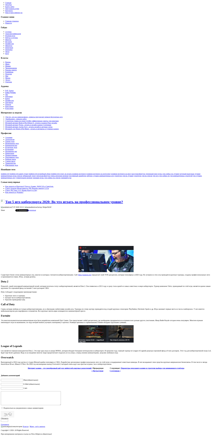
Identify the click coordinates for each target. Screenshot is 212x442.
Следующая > (115, 371)
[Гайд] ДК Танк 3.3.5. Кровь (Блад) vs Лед (21, 190)
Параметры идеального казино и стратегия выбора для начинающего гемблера (152, 368)
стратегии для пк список (143, 176)
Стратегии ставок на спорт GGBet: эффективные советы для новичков (32, 121)
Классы (25, 426)
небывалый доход (29, 176)
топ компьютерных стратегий (181, 176)
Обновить (4, 418)
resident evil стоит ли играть (61, 174)
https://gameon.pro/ (85, 275)
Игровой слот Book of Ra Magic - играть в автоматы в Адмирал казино (32, 129)
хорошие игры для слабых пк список (47, 178)
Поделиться (31, 210)
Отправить (5, 424)
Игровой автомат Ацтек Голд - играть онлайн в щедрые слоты (28, 127)
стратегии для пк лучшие (123, 176)
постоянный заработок (77, 176)
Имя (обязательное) (31, 380)
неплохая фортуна (43, 176)
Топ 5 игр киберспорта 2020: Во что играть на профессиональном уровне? (64, 202)
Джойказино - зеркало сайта (15, 119)
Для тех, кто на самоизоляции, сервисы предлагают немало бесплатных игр (34, 117)
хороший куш (66, 178)
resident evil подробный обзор (39, 174)
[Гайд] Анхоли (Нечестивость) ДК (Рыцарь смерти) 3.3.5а (27, 188)
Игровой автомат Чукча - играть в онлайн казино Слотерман (28, 125)
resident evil (5, 174)
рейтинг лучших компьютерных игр (100, 176)
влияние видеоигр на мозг (121, 174)
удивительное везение (24, 178)
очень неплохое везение (60, 176)
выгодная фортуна (138, 174)
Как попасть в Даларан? (14, 192)
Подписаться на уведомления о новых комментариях (24, 408)
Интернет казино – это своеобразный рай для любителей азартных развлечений (60, 368)
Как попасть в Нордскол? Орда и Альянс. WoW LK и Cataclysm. (29, 186)
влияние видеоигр (79, 174)
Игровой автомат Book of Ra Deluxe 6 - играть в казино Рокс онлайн (31, 123)
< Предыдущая (97, 371)
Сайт (25, 388)
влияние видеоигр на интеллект (98, 174)
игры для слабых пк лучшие (168, 174)
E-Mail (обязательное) (32, 384)
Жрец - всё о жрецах (37, 426)
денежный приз (152, 174)
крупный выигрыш (187, 174)
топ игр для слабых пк (161, 176)
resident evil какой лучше (19, 174)
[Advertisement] (106, 228)
